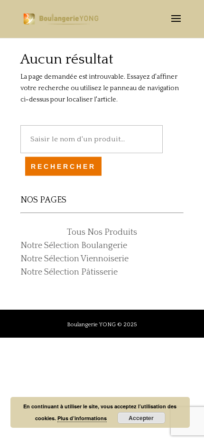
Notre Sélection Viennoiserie (74, 259)
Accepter (141, 418)
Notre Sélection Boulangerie (73, 245)
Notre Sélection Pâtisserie (69, 272)
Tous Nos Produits (102, 232)
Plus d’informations (82, 418)
